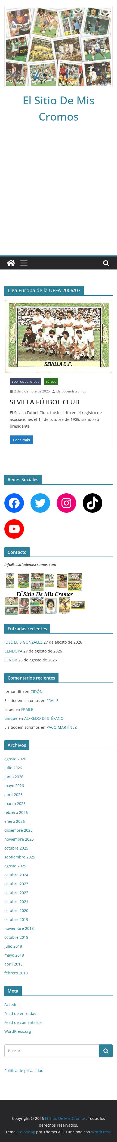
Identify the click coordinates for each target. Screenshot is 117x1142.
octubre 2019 (16, 919)
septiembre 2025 (19, 857)
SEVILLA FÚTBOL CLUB (44, 401)
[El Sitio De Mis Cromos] (10, 263)
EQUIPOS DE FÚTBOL (25, 382)
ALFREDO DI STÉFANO (44, 718)
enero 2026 (14, 821)
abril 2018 (13, 964)
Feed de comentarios (23, 1022)
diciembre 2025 (18, 830)
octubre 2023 (16, 883)
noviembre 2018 (19, 928)
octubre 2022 (16, 892)
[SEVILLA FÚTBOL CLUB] (58, 336)
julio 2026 (13, 767)
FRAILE (53, 700)
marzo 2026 (15, 803)
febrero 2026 (16, 812)
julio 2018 (13, 946)
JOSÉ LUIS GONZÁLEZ (23, 642)
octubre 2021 (16, 901)
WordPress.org (17, 1031)
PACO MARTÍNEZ (62, 727)
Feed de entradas (20, 1013)
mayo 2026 (14, 785)
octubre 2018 (16, 937)
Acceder (11, 1004)
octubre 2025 (16, 848)
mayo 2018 (14, 955)
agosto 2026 (15, 758)
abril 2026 (13, 794)
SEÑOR (10, 659)
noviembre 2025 (19, 839)
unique (10, 718)
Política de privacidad (24, 1070)
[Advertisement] (58, 194)
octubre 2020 (16, 910)
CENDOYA (13, 651)
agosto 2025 (15, 865)
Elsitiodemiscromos (71, 391)
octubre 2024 (16, 874)
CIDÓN (36, 691)
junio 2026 (13, 776)
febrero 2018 (16, 972)
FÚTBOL (51, 382)
